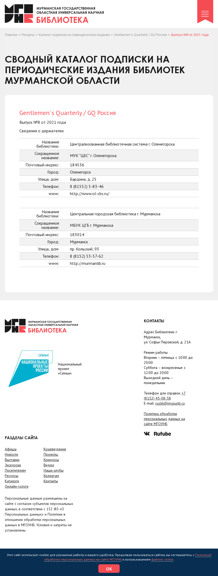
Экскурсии (13, 465)
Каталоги (12, 481)
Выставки (12, 459)
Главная (11, 34)
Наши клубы (54, 470)
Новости (11, 454)
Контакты (51, 481)
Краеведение (55, 449)
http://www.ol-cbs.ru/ (89, 193)
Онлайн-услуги (16, 486)
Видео (49, 465)
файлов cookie (162, 559)
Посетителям (15, 470)
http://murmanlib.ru (87, 263)
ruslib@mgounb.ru (170, 403)
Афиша (10, 449)
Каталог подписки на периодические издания (74, 34)
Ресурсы (28, 34)
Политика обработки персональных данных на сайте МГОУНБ (164, 418)
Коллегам (51, 475)
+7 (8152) (165, 396)
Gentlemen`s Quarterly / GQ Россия (140, 34)
